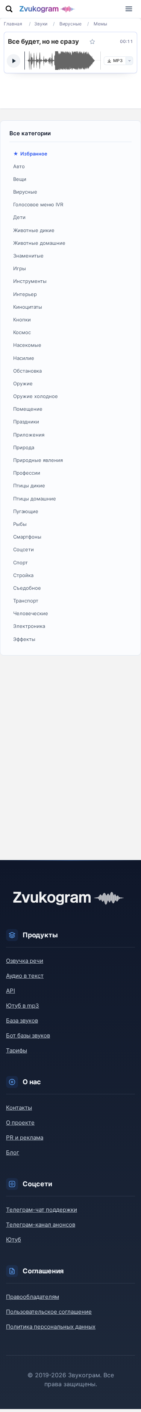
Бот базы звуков (28, 1035)
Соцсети (23, 549)
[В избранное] (92, 42)
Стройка (23, 575)
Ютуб (13, 1239)
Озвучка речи (24, 960)
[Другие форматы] (129, 60)
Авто (19, 166)
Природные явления (38, 460)
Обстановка (27, 371)
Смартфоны (27, 537)
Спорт (20, 562)
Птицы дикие (29, 485)
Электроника (29, 626)
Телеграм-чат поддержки (41, 1209)
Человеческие (30, 613)
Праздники (26, 422)
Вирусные (25, 192)
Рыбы (20, 524)
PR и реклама (24, 1137)
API (10, 990)
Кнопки (22, 320)
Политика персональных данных (51, 1326)
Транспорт (25, 601)
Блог (12, 1152)
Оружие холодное (35, 396)
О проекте (20, 1122)
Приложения (28, 435)
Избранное (33, 154)
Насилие (23, 358)
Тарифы (16, 1050)
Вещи (19, 179)
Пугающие (25, 511)
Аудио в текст (25, 975)
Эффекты (24, 639)
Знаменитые (28, 256)
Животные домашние (39, 243)
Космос (22, 332)
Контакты (19, 1107)
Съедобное (27, 588)
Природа (23, 447)
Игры (19, 268)
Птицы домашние (34, 499)
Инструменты (30, 281)
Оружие (23, 383)
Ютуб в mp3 (22, 1005)
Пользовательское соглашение (49, 1311)
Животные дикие (34, 230)
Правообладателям (32, 1296)
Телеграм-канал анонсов (40, 1224)
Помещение (27, 409)
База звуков (22, 1020)
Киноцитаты (27, 307)
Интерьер (25, 294)
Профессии (26, 473)
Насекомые (27, 345)
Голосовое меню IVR (38, 204)
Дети (19, 217)
